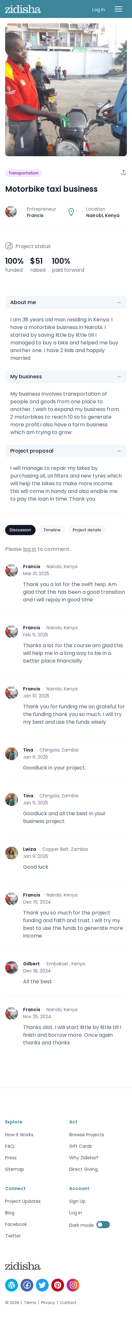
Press (11, 1158)
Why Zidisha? (83, 1158)
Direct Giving (83, 1169)
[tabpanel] (66, 803)
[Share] (123, 172)
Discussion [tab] (20, 530)
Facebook (16, 1224)
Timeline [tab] (52, 530)
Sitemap (14, 1169)
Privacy (48, 1302)
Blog (9, 1213)
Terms (30, 1302)
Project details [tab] (87, 530)
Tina (28, 750)
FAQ (9, 1146)
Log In (98, 9)
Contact (68, 1302)
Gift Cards (80, 1146)
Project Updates (23, 1201)
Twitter (13, 1236)
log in (29, 549)
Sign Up (77, 1201)
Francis (31, 566)
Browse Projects (86, 1134)
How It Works (19, 1134)
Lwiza (29, 849)
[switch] (103, 1224)
